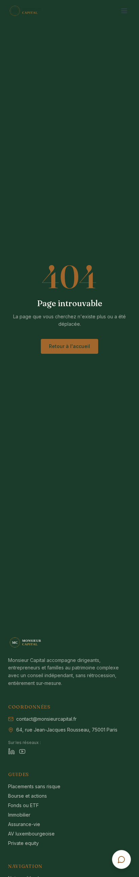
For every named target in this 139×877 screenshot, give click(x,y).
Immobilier (19, 815)
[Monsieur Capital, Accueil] (35, 11)
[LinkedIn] (11, 751)
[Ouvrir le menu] (124, 11)
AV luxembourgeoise (31, 833)
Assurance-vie (24, 824)
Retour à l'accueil (69, 346)
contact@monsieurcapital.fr (46, 719)
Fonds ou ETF (23, 805)
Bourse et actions (27, 796)
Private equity (23, 843)
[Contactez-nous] (121, 859)
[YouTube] (22, 751)
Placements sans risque (34, 786)
